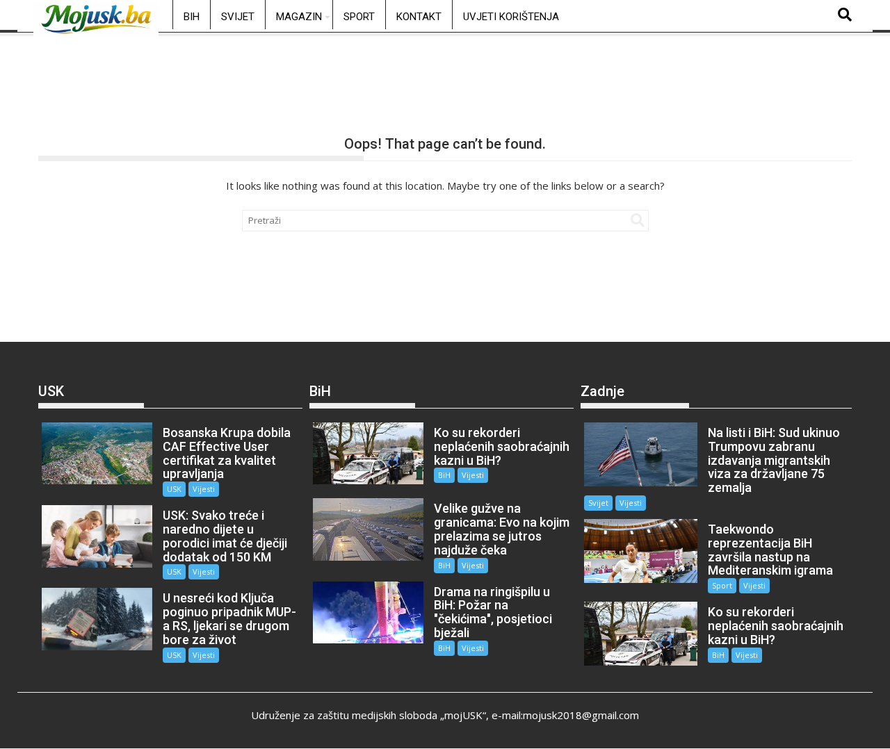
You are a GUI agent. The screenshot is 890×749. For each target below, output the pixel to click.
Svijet (237, 16)
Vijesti (204, 489)
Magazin (299, 16)
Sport (359, 16)
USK (174, 489)
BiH (192, 16)
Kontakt (419, 16)
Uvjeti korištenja (511, 16)
